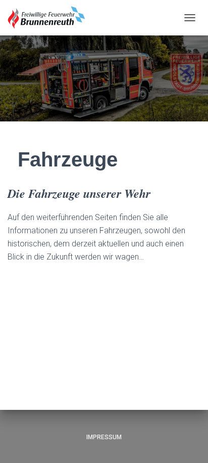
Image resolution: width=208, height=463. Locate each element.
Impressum (104, 437)
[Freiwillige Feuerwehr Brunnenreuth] (50, 17)
